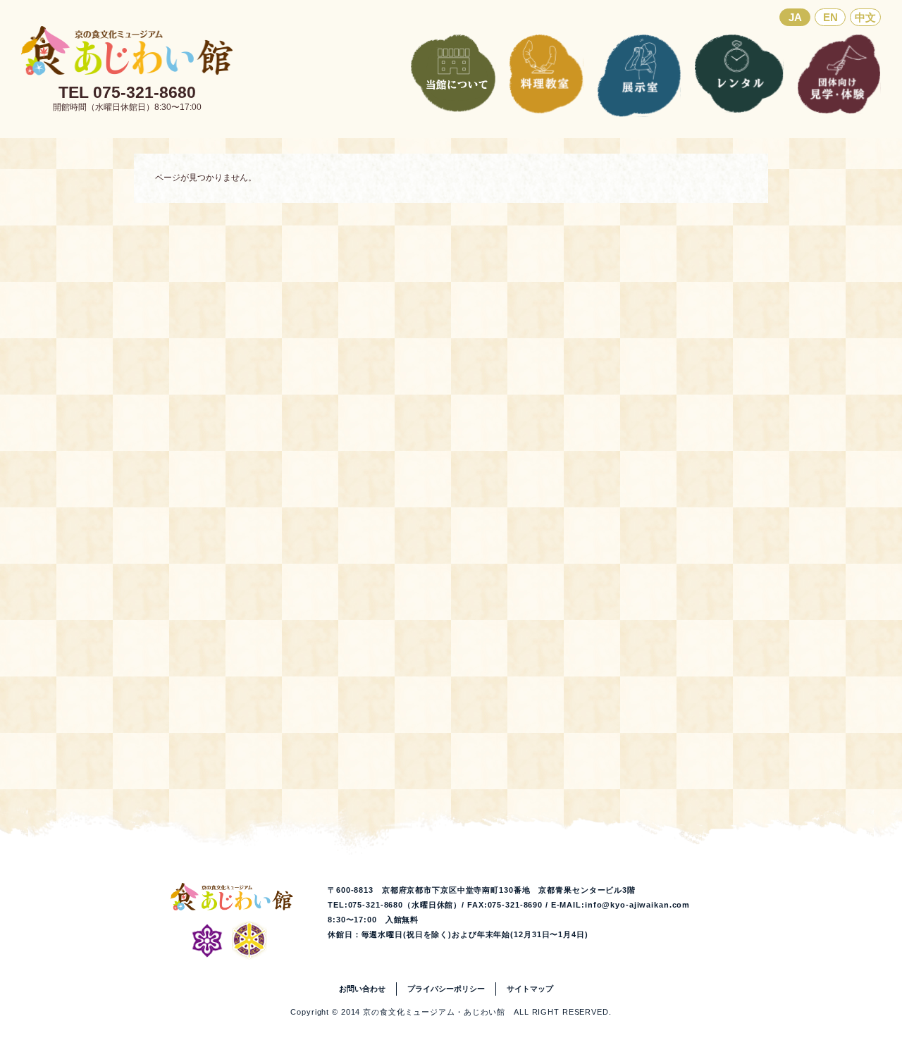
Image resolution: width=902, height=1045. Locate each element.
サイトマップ (530, 988)
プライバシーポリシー (446, 988)
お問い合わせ (362, 988)
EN (830, 17)
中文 (865, 17)
